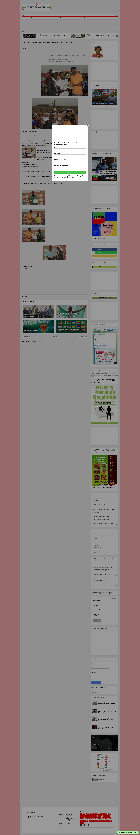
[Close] (87, 126)
